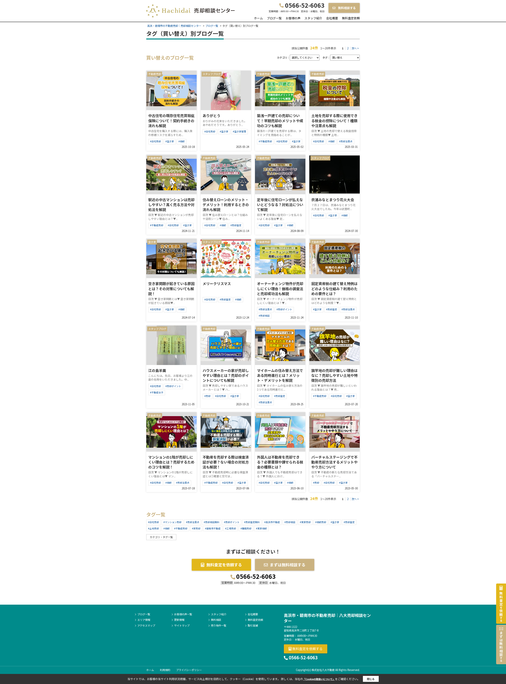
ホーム (258, 18)
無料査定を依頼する (224, 565)
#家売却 (196, 528)
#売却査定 (235, 225)
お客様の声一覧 (183, 614)
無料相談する (346, 8)
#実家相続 (261, 528)
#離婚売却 (246, 528)
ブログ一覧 (274, 18)
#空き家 (169, 141)
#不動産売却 (265, 141)
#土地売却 (153, 528)
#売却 (207, 396)
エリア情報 (143, 620)
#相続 (181, 141)
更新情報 (179, 620)
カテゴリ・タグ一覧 (161, 537)
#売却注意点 (345, 141)
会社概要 (332, 18)
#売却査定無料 (252, 522)
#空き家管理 (239, 131)
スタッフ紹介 (313, 18)
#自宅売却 (155, 141)
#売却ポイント (284, 309)
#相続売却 (320, 522)
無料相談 (216, 620)
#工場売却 (230, 528)
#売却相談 (264, 315)
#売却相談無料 (211, 522)
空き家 (152, 242)
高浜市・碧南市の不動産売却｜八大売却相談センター (327, 618)
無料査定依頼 (351, 18)
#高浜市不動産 (272, 522)
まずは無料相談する (287, 565)
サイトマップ (182, 625)
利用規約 (165, 670)
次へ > (355, 48)
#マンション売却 (172, 522)
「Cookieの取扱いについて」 (319, 679)
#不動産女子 (156, 392)
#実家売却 (305, 522)
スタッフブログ (212, 74)
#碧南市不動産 (213, 528)
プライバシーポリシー (189, 670)
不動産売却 (154, 74)
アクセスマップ (146, 625)
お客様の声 (293, 18)
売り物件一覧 (218, 625)
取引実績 (253, 625)
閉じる (371, 679)
